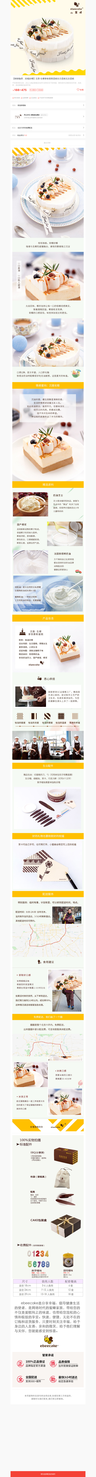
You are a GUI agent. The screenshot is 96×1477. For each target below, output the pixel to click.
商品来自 (31, 115)
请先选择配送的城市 (48, 1474)
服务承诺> (44, 115)
